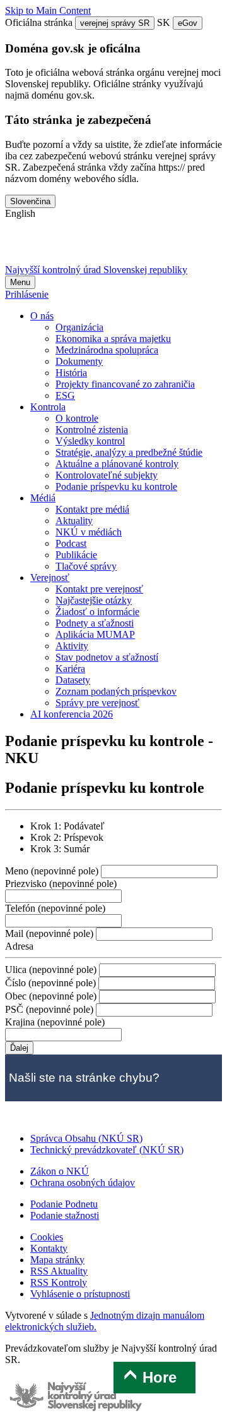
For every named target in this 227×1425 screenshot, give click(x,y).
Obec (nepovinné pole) (52, 996)
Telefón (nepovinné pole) (55, 908)
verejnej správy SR (114, 23)
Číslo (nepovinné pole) (51, 982)
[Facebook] (53, 247)
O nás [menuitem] (42, 315)
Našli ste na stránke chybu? (84, 1077)
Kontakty (48, 1248)
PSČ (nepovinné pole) (50, 1009)
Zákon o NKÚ (59, 1171)
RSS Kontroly (58, 1282)
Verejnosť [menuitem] (49, 577)
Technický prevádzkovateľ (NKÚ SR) (106, 1149)
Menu (20, 282)
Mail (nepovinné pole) (50, 933)
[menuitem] (79, 327)
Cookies (46, 1237)
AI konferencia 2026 (71, 714)
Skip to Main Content (48, 10)
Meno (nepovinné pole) (53, 870)
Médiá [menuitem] (42, 497)
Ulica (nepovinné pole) (52, 969)
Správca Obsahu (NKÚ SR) (86, 1138)
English (20, 213)
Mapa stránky (57, 1259)
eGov (187, 23)
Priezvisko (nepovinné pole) (61, 883)
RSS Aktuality (59, 1271)
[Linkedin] (119, 247)
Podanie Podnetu (64, 1204)
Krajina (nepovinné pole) (55, 1022)
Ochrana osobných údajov (82, 1182)
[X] (20, 247)
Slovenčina (30, 201)
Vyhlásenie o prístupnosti (80, 1293)
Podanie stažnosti (64, 1215)
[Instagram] (152, 247)
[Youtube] (86, 247)
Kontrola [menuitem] (48, 406)
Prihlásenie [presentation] (27, 294)
